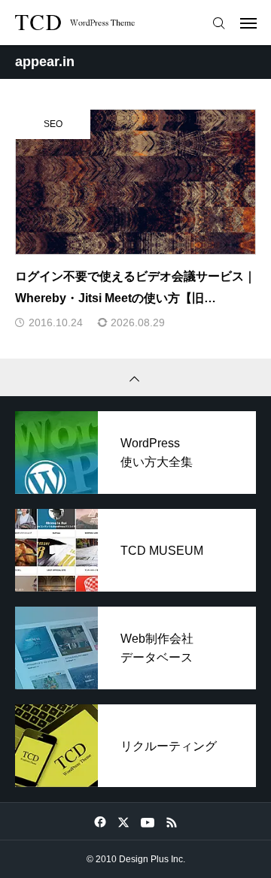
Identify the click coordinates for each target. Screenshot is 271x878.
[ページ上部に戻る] (135, 377)
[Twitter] (123, 821)
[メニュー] (248, 22)
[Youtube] (147, 821)
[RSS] (171, 821)
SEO (53, 124)
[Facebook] (99, 821)
